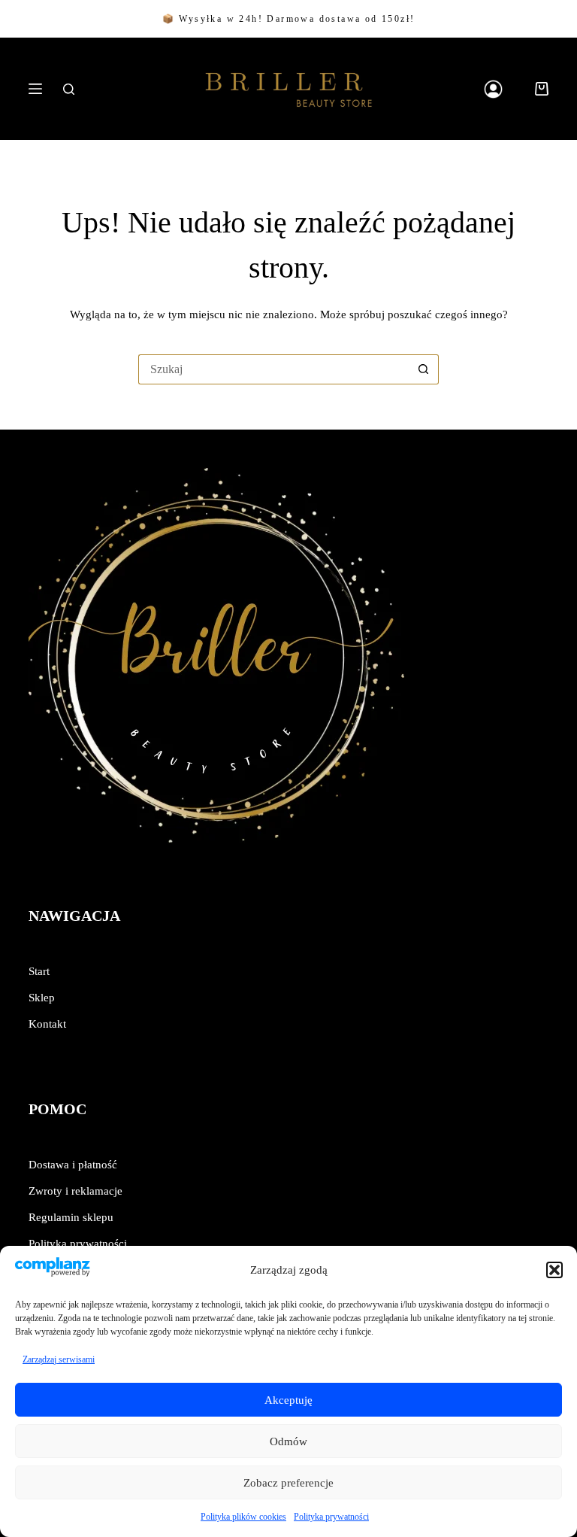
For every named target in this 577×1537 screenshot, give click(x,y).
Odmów (288, 1441)
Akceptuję (288, 1400)
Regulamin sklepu (71, 1217)
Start (39, 971)
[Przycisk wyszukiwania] (424, 369)
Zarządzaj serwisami (59, 1359)
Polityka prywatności (331, 1516)
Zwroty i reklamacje (75, 1191)
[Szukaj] (68, 89)
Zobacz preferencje (288, 1483)
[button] (554, 1269)
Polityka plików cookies (243, 1516)
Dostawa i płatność (73, 1165)
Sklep (42, 998)
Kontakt (47, 1024)
